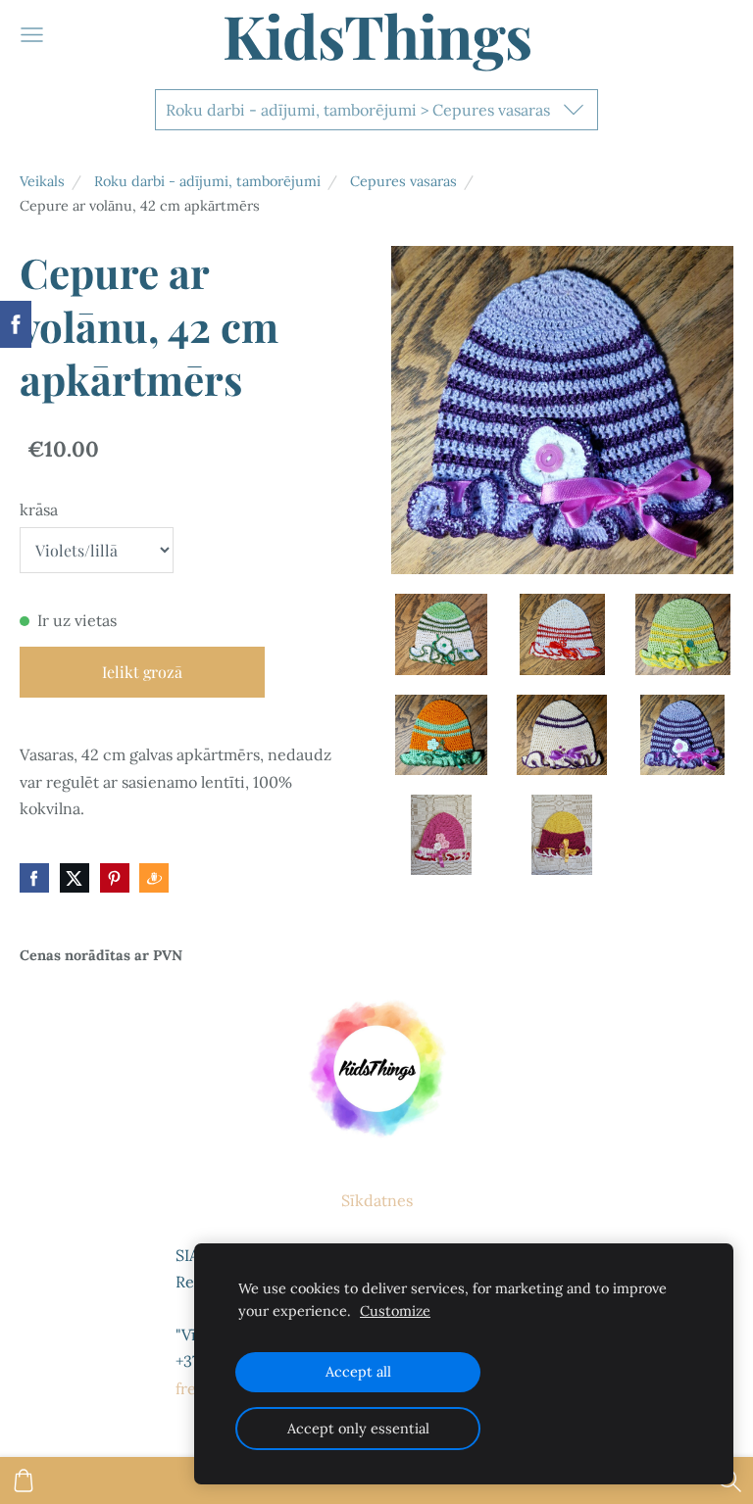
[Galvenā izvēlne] (32, 35)
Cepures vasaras (403, 181)
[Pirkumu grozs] (23, 1480)
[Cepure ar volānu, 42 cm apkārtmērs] (441, 634)
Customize (395, 1311)
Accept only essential (358, 1428)
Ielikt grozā (142, 671)
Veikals (42, 181)
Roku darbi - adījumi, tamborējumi (207, 181)
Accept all (358, 1372)
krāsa (39, 509)
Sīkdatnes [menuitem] (377, 1200)
